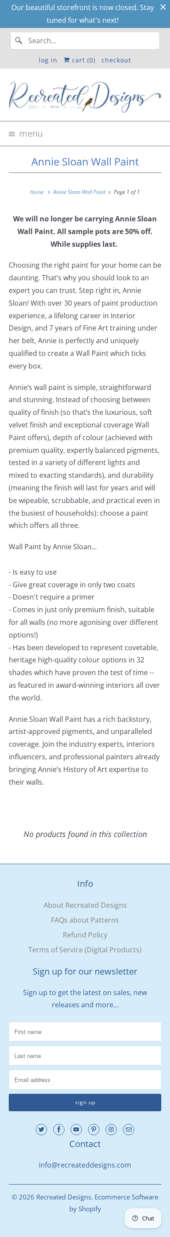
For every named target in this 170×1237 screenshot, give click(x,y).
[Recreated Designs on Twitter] (41, 1129)
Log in (48, 60)
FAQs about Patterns (85, 920)
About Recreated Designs (85, 905)
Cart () (82, 60)
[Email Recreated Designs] (128, 1129)
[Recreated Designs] (85, 98)
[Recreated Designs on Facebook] (59, 1129)
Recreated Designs (63, 1196)
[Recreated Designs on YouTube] (76, 1129)
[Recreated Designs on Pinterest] (93, 1129)
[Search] (19, 40)
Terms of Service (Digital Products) (85, 949)
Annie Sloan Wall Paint (85, 161)
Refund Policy (85, 935)
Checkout (116, 60)
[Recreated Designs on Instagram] (111, 1129)
